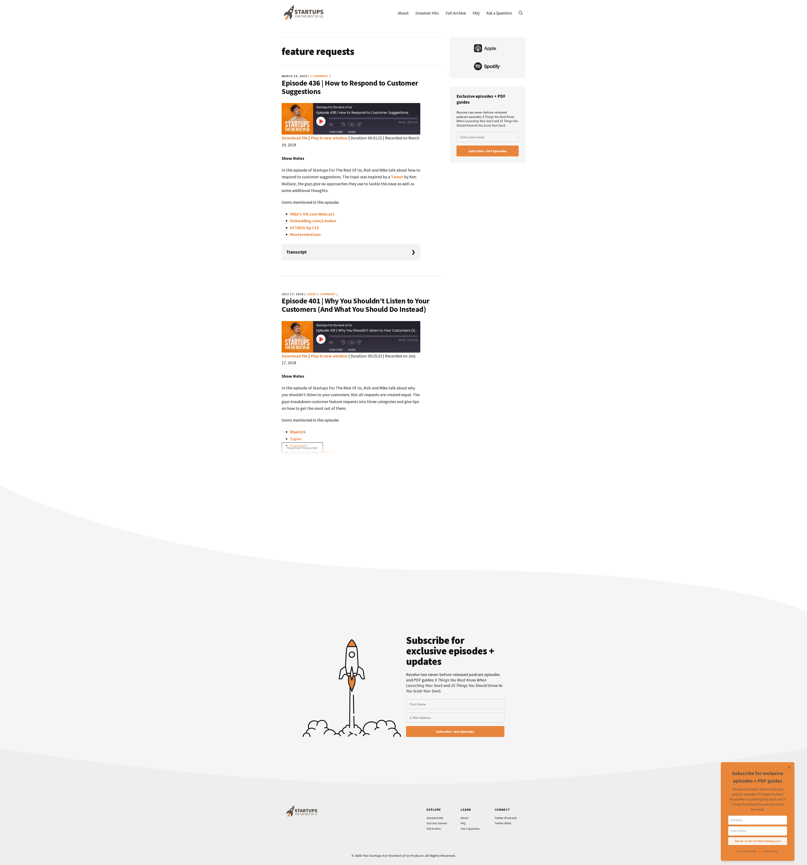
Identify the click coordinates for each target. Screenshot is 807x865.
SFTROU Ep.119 (304, 227)
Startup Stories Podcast (312, 452)
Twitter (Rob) (503, 823)
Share (352, 132)
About (464, 818)
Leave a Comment (321, 294)
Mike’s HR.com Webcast (312, 214)
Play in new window (329, 137)
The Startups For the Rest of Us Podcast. (393, 855)
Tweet (397, 176)
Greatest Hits (435, 818)
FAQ (463, 823)
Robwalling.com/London (313, 220)
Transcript (296, 252)
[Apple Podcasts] (487, 48)
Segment (298, 445)
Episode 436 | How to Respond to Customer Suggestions (350, 87)
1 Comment (319, 76)
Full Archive (434, 829)
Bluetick (298, 431)
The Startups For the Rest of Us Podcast (303, 12)
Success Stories (437, 823)
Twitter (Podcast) (506, 818)
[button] (520, 12)
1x (352, 124)
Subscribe (336, 132)
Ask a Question (470, 829)
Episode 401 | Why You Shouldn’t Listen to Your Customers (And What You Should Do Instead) (355, 305)
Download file (295, 137)
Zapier (296, 438)
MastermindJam (305, 234)
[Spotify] (487, 66)
